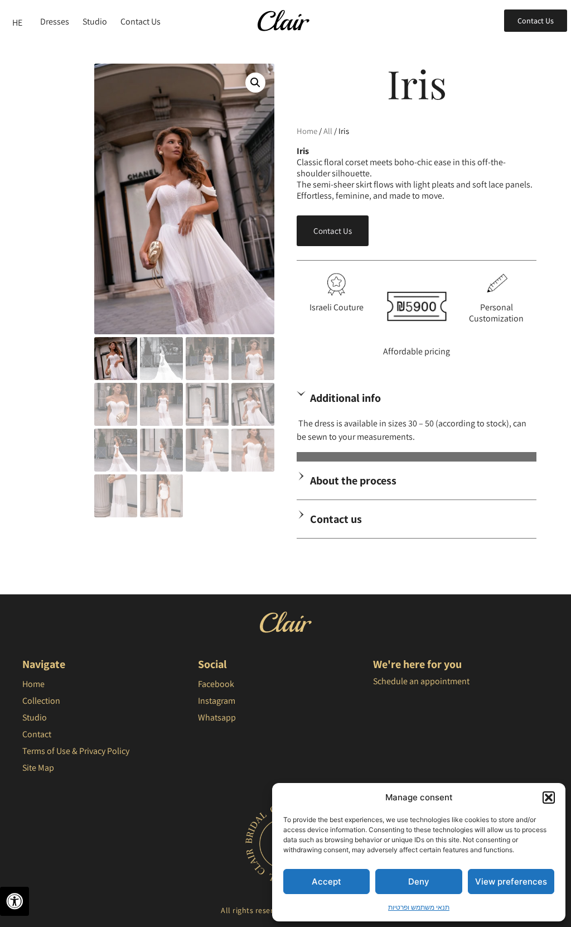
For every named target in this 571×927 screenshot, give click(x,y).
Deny (418, 881)
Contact (36, 734)
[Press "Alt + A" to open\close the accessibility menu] (14, 901)
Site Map (38, 768)
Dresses (54, 21)
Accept (326, 881)
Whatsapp (217, 717)
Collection (41, 701)
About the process (353, 480)
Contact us (336, 519)
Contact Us (140, 21)
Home (307, 131)
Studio (95, 21)
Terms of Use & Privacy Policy (75, 751)
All (327, 131)
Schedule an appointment (421, 681)
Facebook (216, 684)
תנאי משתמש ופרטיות (418, 907)
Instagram (216, 701)
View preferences (511, 881)
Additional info (345, 398)
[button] (548, 797)
